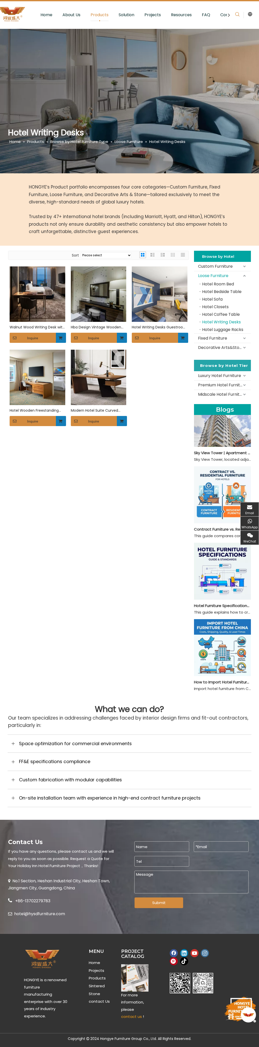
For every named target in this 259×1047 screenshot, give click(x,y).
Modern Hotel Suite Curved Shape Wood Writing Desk (94, 410)
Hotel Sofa (212, 299)
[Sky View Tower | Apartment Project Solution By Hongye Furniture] (222, 445)
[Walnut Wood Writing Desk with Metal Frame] (37, 293)
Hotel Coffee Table (221, 314)
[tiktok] (184, 961)
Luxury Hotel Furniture (219, 376)
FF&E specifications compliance (54, 761)
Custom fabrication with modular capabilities (70, 780)
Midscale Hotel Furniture (222, 394)
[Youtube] (194, 953)
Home (46, 15)
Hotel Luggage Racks (222, 329)
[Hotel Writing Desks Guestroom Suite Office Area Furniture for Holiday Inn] (159, 293)
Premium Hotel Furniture (222, 385)
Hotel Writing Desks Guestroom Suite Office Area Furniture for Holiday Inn (159, 327)
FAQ (206, 15)
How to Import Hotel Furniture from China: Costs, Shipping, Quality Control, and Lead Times (222, 682)
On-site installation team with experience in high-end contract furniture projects (110, 798)
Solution (126, 15)
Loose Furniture (213, 276)
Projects (152, 15)
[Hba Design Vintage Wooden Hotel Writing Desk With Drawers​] (98, 293)
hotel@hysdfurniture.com (39, 914)
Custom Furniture (215, 266)
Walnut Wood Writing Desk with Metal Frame (37, 327)
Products (100, 15)
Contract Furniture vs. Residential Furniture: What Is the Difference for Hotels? (222, 529)
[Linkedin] (184, 953)
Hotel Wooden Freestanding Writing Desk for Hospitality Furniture (34, 410)
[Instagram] (205, 953)
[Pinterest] (174, 961)
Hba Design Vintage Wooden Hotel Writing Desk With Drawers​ (96, 327)
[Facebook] (174, 953)
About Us (71, 15)
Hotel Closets (215, 307)
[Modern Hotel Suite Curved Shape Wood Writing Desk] (98, 377)
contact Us (99, 1001)
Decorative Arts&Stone (221, 347)
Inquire (32, 338)
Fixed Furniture (212, 338)
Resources (181, 15)
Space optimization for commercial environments (75, 743)
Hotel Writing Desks (221, 322)
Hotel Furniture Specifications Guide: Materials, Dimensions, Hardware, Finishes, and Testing (222, 605)
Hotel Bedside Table (222, 292)
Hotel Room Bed (218, 284)
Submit (159, 902)
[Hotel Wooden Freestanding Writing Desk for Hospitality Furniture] (37, 377)
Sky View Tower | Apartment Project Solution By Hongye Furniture (222, 452)
